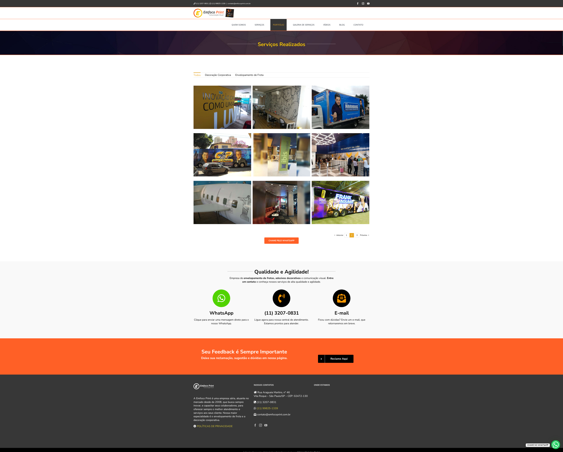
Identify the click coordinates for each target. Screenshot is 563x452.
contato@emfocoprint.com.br (239, 3)
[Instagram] (260, 425)
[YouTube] (265, 425)
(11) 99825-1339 (267, 408)
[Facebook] (255, 425)
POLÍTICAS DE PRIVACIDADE (215, 426)
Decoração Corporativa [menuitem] (218, 75)
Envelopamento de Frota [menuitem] (249, 75)
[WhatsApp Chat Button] (555, 444)
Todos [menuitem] (197, 75)
